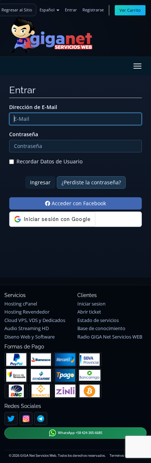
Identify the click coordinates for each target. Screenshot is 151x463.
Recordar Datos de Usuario (49, 161)
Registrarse (93, 9)
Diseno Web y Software (29, 337)
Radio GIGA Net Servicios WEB (109, 337)
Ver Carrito (130, 10)
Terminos (117, 455)
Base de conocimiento (101, 328)
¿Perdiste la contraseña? (91, 182)
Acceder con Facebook (78, 203)
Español (48, 9)
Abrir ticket (89, 312)
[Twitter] (11, 418)
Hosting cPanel (20, 304)
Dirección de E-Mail (33, 107)
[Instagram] (26, 418)
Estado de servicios (98, 320)
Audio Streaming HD (26, 328)
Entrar (71, 9)
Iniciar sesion (91, 304)
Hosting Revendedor (26, 312)
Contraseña (23, 134)
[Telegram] (40, 418)
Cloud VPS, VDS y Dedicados (34, 320)
